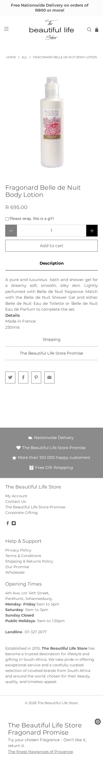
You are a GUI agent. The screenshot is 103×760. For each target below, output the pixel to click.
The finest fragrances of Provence (40, 751)
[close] (97, 721)
